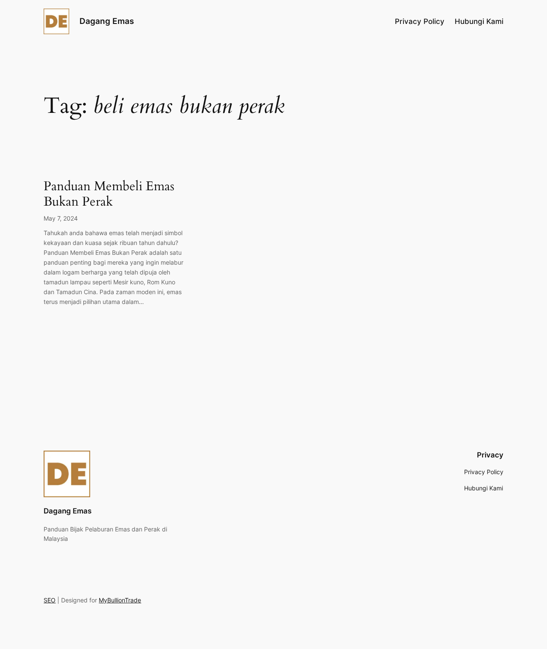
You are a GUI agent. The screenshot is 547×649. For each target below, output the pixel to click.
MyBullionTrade (120, 600)
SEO (50, 600)
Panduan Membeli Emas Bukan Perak (109, 194)
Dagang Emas (106, 21)
